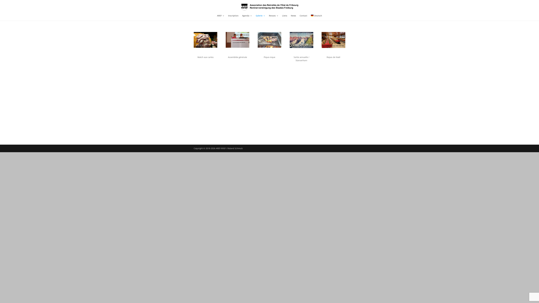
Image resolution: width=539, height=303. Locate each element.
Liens (284, 16)
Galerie (259, 16)
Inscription (233, 16)
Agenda (245, 16)
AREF (219, 16)
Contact (303, 16)
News (293, 16)
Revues (272, 16)
